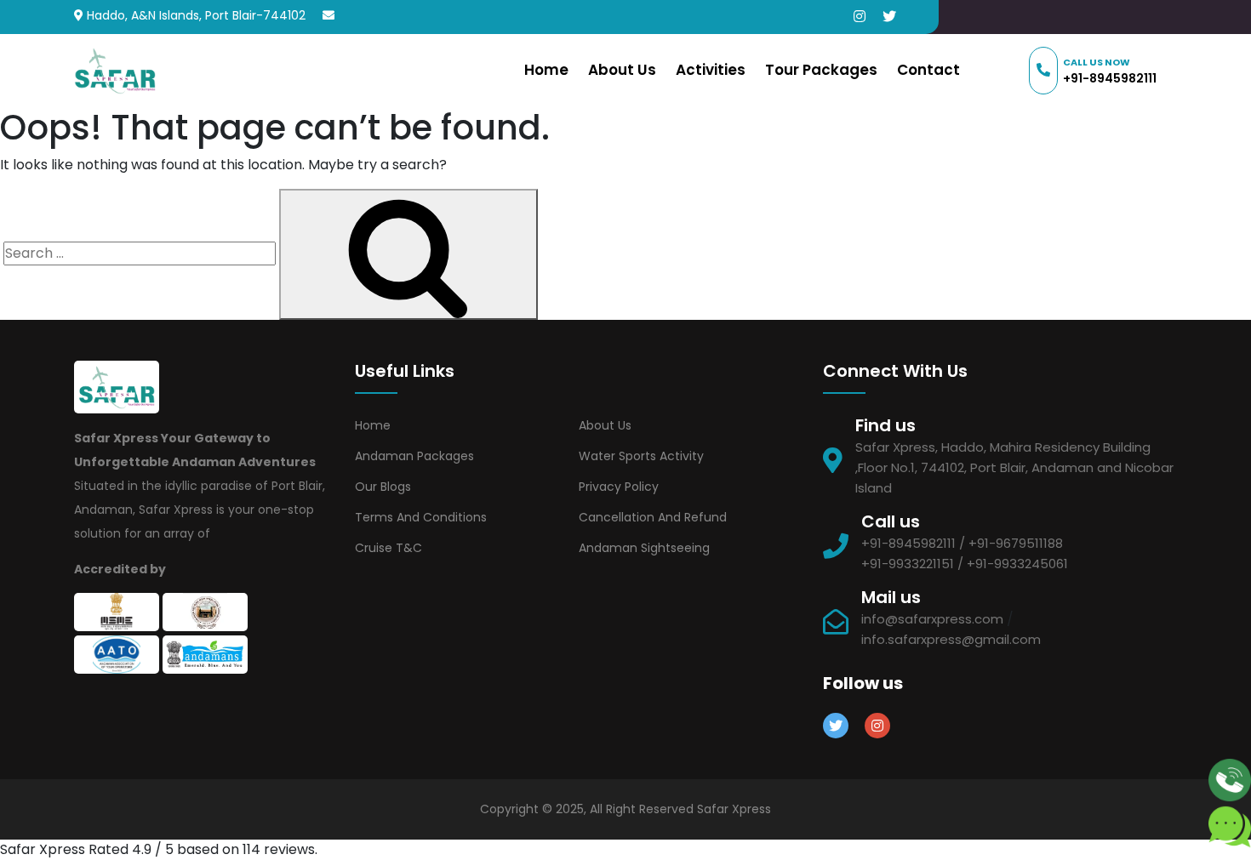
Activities (710, 70)
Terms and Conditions (421, 517)
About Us (622, 70)
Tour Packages (821, 70)
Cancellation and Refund (653, 517)
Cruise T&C (388, 547)
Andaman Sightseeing (644, 547)
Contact (928, 70)
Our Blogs (383, 486)
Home (546, 70)
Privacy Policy (619, 486)
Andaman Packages (414, 455)
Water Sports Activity (641, 455)
